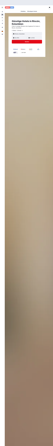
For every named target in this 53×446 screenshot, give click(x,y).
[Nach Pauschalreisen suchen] (2, 20)
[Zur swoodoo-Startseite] (9, 7)
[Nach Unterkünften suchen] (2, 14)
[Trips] (2, 27)
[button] (2, 7)
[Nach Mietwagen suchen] (2, 17)
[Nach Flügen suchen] (2, 11)
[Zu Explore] (2, 23)
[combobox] (17, 30)
